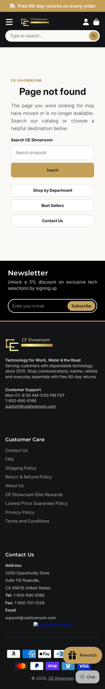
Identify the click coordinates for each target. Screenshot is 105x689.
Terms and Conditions (27, 521)
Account (86, 22)
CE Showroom (61, 678)
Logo (35, 22)
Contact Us (52, 220)
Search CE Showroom (32, 139)
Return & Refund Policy (28, 477)
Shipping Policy (21, 468)
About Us (14, 485)
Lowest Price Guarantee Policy (36, 503)
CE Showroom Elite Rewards (34, 494)
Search (52, 170)
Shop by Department (52, 190)
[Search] (94, 36)
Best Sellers (52, 205)
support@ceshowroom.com (30, 406)
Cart (96, 22)
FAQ (9, 459)
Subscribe (81, 306)
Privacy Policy (20, 512)
